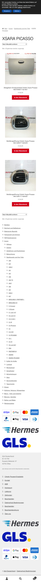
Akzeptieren (7, 11)
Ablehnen (16, 11)
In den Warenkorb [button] (20, 97)
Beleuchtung (10, 254)
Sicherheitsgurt (11, 374)
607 (10, 296)
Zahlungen (8, 495)
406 (10, 286)
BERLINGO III (13, 303)
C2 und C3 (12, 316)
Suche (20, 578)
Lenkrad (9, 364)
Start (5, 28)
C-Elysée (11, 309)
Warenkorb (31, 577)
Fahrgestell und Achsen (12, 235)
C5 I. (10, 338)
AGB (6, 484)
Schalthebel (10, 371)
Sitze (8, 377)
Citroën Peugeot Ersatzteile (14, 476)
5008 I (10, 293)
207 (10, 264)
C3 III (10, 322)
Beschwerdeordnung (12, 510)
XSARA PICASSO (14, 358)
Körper (6, 387)
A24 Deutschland (9, 571)
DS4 (10, 348)
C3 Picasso (12, 325)
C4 (9, 329)
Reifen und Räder (10, 400)
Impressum (8, 488)
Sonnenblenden (11, 381)
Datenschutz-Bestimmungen (14, 502)
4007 (10, 283)
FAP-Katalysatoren (10, 238)
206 (10, 260)
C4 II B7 (11, 332)
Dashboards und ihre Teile (22, 28)
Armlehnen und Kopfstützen (15, 251)
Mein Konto (7, 578)
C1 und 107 (12, 312)
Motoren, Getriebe (10, 397)
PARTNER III (12, 351)
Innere (11, 28)
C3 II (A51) (12, 319)
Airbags (9, 244)
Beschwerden (9, 499)
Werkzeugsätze (9, 403)
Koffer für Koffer (11, 361)
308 (10, 277)
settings (20, 7)
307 (10, 273)
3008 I (10, 267)
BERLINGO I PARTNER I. (16, 299)
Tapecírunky (10, 384)
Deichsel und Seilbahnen (12, 228)
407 (10, 290)
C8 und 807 (12, 345)
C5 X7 (10, 342)
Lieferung (8, 491)
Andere (8, 248)
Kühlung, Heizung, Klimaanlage (14, 390)
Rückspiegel (10, 368)
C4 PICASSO (13, 335)
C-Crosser (12, 306)
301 (10, 270)
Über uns (8, 514)
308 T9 (11, 280)
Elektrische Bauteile (10, 231)
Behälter (7, 225)
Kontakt (7, 480)
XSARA (11, 355)
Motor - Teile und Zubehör (12, 394)
